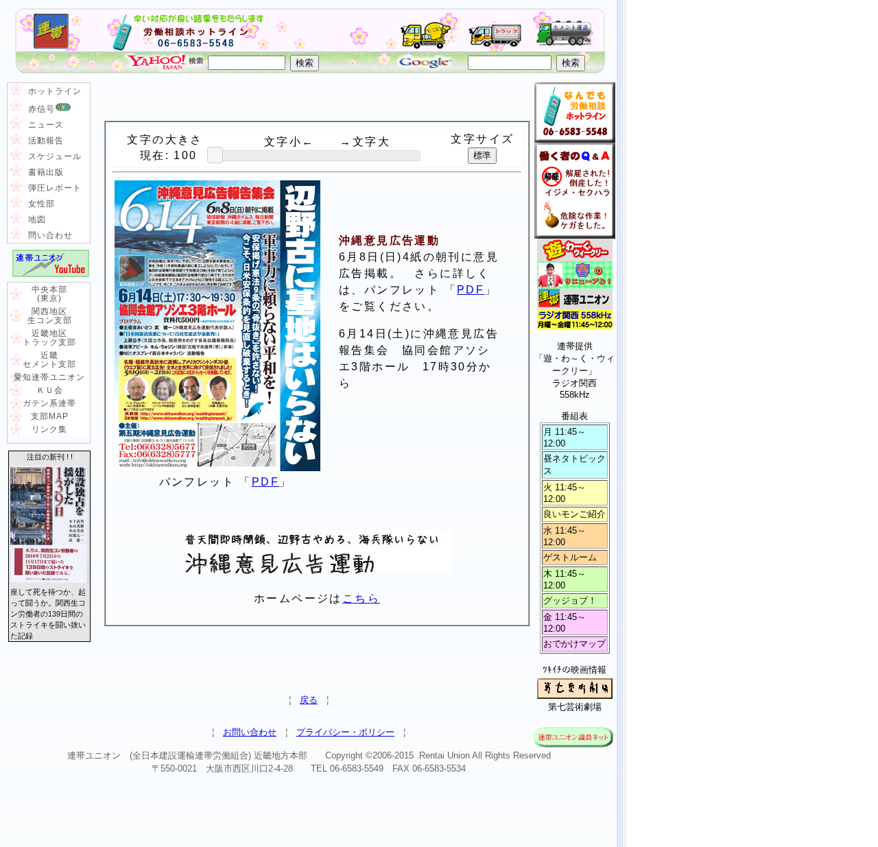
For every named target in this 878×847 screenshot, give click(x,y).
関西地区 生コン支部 (49, 316)
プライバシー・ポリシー (345, 732)
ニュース (46, 125)
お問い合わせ (249, 732)
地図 (37, 219)
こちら (361, 598)
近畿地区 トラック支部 (49, 338)
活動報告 (46, 140)
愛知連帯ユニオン (49, 377)
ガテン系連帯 (49, 403)
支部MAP (50, 416)
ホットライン (55, 91)
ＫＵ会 (49, 390)
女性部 (41, 203)
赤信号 (41, 109)
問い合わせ (50, 235)
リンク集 (49, 429)
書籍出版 (46, 172)
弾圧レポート (55, 188)
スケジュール (55, 156)
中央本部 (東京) (49, 294)
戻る (309, 700)
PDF (470, 290)
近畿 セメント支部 (49, 359)
